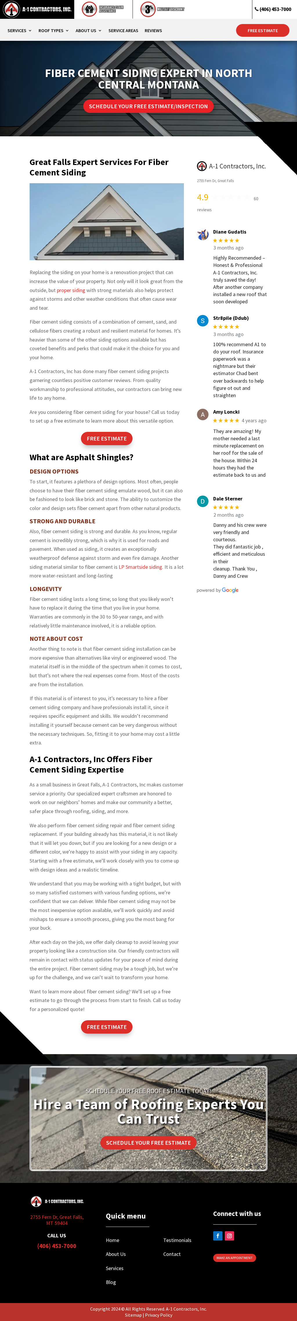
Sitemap (133, 1315)
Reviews (153, 30)
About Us (86, 30)
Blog (111, 1282)
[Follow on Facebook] (217, 1236)
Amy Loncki (226, 412)
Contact (172, 1254)
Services (17, 30)
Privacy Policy (158, 1315)
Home (112, 1240)
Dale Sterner (227, 499)
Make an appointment (235, 1258)
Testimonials (177, 1240)
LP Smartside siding (140, 567)
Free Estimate (263, 30)
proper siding (71, 290)
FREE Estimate (107, 438)
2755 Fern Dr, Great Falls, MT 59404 (57, 1220)
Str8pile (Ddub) (231, 318)
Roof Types (51, 30)
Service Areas (123, 30)
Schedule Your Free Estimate (148, 1142)
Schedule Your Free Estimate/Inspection (148, 106)
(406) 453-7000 (275, 9)
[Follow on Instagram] (229, 1236)
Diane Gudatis (229, 232)
